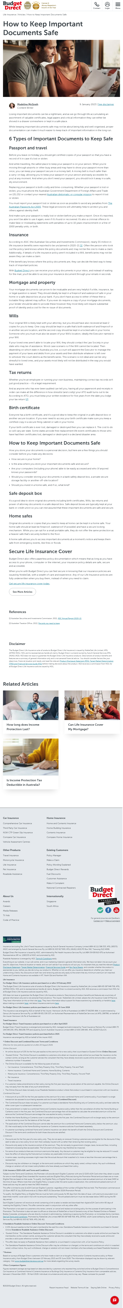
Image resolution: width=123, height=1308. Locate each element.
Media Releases (10, 910)
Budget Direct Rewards (58, 869)
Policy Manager (54, 855)
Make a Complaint (112, 921)
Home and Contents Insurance (61, 823)
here (39, 1001)
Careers (6, 906)
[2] (27, 399)
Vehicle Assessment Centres (16, 842)
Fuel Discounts (54, 874)
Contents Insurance (56, 832)
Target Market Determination (33, 967)
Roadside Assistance (12, 874)
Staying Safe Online (98, 1287)
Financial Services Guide (56, 967)
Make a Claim (53, 860)
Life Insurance (9, 14)
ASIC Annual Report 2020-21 (69, 618)
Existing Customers (57, 850)
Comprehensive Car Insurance (17, 823)
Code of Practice (11, 920)
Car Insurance (11, 818)
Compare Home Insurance (59, 837)
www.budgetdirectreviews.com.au (29, 1261)
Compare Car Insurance (14, 837)
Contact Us (98, 921)
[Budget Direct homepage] (12, 5)
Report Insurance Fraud (59, 1287)
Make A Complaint (55, 883)
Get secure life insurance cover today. (29, 583)
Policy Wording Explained (59, 864)
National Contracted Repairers (61, 888)
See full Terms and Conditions (15, 1217)
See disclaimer (106, 104)
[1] (81, 245)
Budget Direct (22, 270)
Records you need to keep (49, 623)
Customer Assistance (57, 878)
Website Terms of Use (79, 1287)
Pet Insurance (9, 869)
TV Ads (6, 915)
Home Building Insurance (59, 828)
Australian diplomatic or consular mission (69, 194)
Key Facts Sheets (76, 967)
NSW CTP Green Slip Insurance (18, 832)
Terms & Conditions (44, 959)
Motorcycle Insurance (13, 860)
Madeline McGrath (27, 104)
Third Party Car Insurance (15, 828)
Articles (21, 14)
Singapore (51, 901)
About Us (8, 896)
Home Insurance (56, 818)
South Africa (52, 906)
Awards (6, 901)
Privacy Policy (114, 1287)
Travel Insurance (11, 855)
